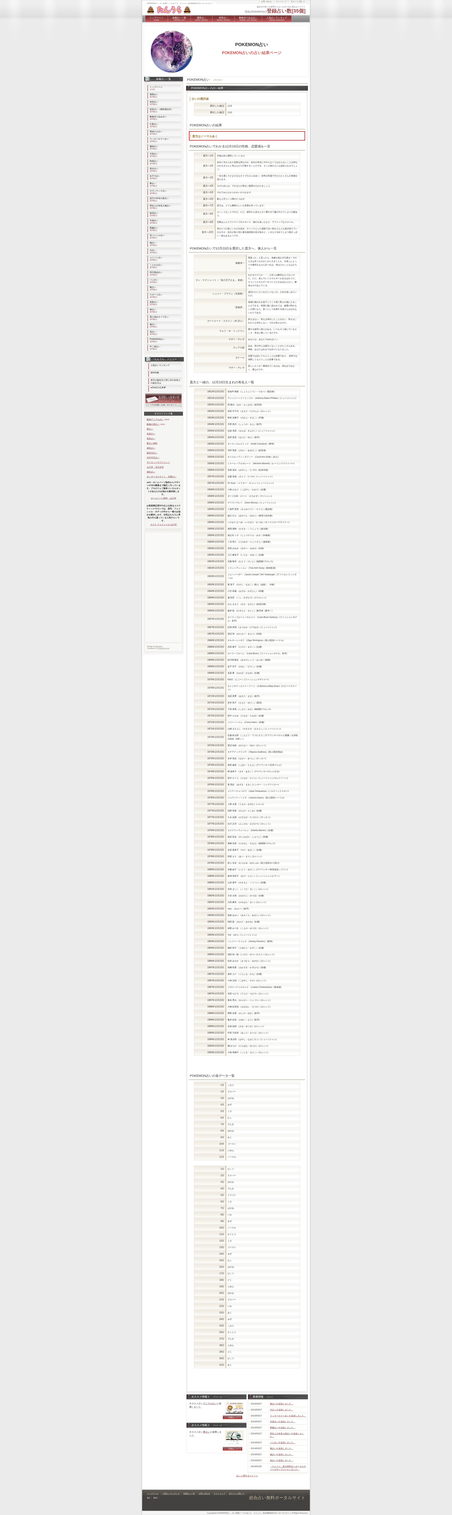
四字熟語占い (156, 273)
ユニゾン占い (156, 258)
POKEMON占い (157, 340)
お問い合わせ (266, 1)
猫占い (153, 244)
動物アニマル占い (155, 419)
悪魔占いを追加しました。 (282, 1427)
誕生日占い (152, 453)
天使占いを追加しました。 (282, 1421)
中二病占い (155, 347)
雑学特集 (155, 372)
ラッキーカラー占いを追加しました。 (288, 1416)
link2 (155, 1497)
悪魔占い (154, 229)
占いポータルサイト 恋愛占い (161, 476)
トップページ (156, 18)
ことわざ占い (156, 266)
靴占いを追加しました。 (281, 1448)
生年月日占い (153, 457)
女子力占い (155, 177)
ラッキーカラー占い (159, 140)
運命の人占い (156, 132)
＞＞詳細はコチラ (232, 1417)
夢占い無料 (152, 443)
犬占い (153, 251)
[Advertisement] (230, 1066)
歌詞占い (154, 214)
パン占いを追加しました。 (282, 1442)
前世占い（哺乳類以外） (161, 110)
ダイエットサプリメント (158, 462)
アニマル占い (210, 1403)
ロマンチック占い (158, 192)
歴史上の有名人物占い (160, 206)
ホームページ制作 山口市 (163, 498)
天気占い (154, 155)
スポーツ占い (156, 295)
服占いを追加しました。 (281, 1454)
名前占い (151, 434)
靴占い (153, 288)
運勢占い (201, 18)
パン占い (154, 281)
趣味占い (154, 147)
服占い (153, 325)
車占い (153, 310)
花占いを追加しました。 (281, 1460)
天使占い (154, 221)
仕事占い (154, 125)
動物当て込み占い (248, 18)
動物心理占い (153, 424)
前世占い (223, 18)
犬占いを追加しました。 (281, 1410)
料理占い (154, 162)
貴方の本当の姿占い (159, 199)
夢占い (206, 1432)
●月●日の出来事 (158, 387)
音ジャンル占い (157, 236)
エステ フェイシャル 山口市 (163, 524)
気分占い (154, 169)
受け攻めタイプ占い (159, 318)
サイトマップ (281, 1)
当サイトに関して (298, 1)
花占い (153, 333)
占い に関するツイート (247, 1476)
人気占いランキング (276, 18)
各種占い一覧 (179, 18)
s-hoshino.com (163, 648)
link (148, 1497)
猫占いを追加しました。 (281, 1404)
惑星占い (154, 303)
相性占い (151, 448)
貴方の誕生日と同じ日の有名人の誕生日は (165, 381)
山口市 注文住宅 (155, 467)
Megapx (159, 646)
